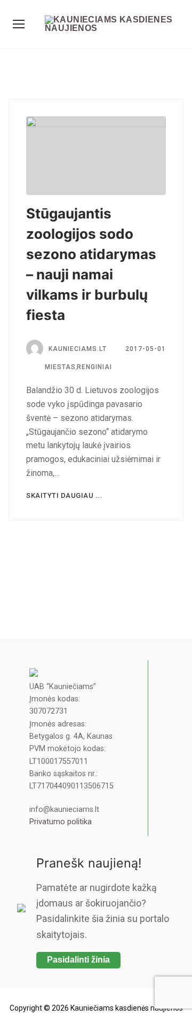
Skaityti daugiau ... (64, 495)
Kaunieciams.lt (78, 349)
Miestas (59, 367)
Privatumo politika (60, 821)
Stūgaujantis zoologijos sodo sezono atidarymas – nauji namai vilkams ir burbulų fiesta (91, 264)
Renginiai (94, 367)
